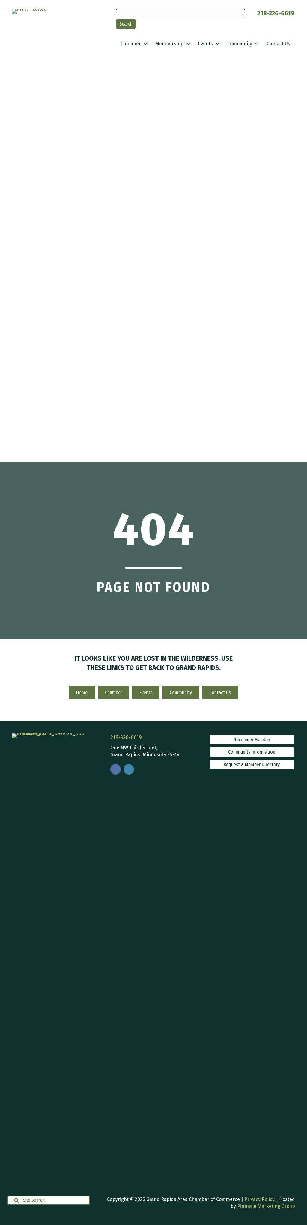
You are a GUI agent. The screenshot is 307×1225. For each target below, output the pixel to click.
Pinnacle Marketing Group (266, 1206)
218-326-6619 (275, 13)
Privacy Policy (259, 1199)
